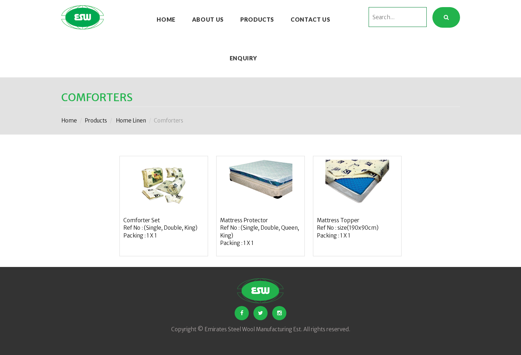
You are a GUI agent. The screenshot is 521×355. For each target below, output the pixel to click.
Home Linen (131, 120)
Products (257, 19)
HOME (166, 19)
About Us (208, 19)
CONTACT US (310, 19)
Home (69, 120)
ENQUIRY (243, 58)
